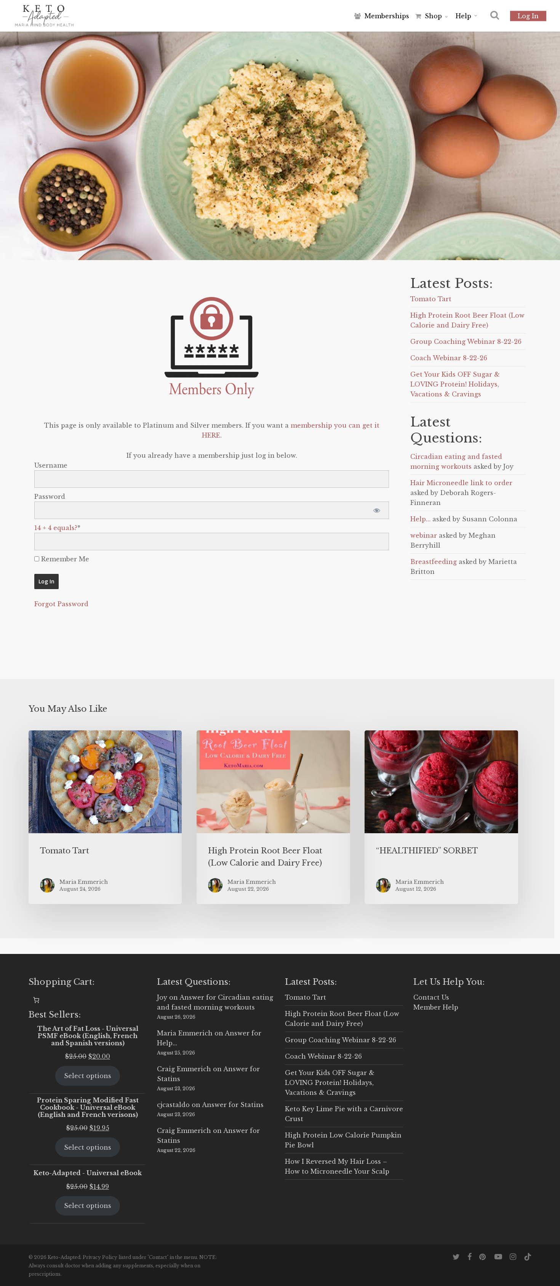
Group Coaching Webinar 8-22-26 (466, 341)
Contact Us (431, 997)
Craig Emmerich (184, 1069)
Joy (162, 997)
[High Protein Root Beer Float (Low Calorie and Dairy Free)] (273, 817)
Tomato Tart (430, 299)
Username (50, 465)
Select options (87, 1076)
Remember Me (64, 559)
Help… (420, 519)
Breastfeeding (433, 562)
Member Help (435, 1007)
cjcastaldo (173, 1105)
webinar (423, 535)
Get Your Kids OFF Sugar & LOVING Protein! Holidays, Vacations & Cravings (455, 384)
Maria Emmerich (185, 1033)
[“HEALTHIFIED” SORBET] (441, 817)
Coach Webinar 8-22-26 (448, 358)
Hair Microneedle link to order (461, 483)
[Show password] (376, 510)
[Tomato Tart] (105, 817)
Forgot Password (61, 604)
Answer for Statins (233, 1105)
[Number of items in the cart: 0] (36, 1000)
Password (49, 496)
